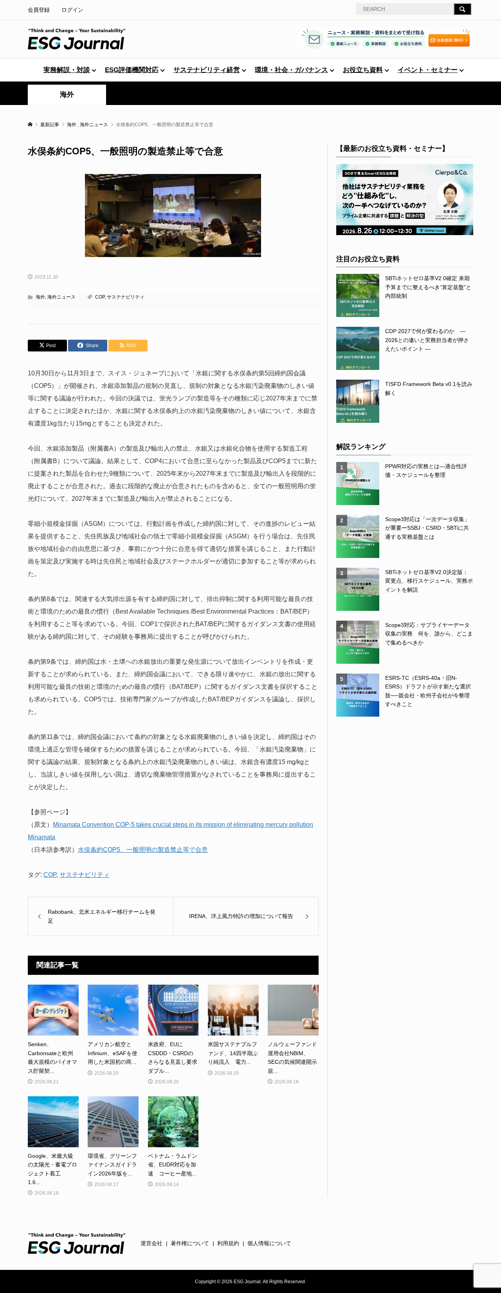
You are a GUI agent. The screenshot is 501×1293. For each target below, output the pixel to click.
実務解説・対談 (66, 70)
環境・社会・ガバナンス (291, 70)
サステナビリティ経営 (206, 70)
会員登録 (39, 10)
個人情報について (269, 1243)
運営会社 (151, 1243)
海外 (67, 94)
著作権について (190, 1243)
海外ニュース (61, 297)
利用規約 (228, 1243)
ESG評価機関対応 (132, 70)
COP (100, 297)
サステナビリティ (125, 297)
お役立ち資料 (363, 70)
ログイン (72, 10)
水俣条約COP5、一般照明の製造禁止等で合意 (143, 849)
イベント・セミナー (428, 70)
